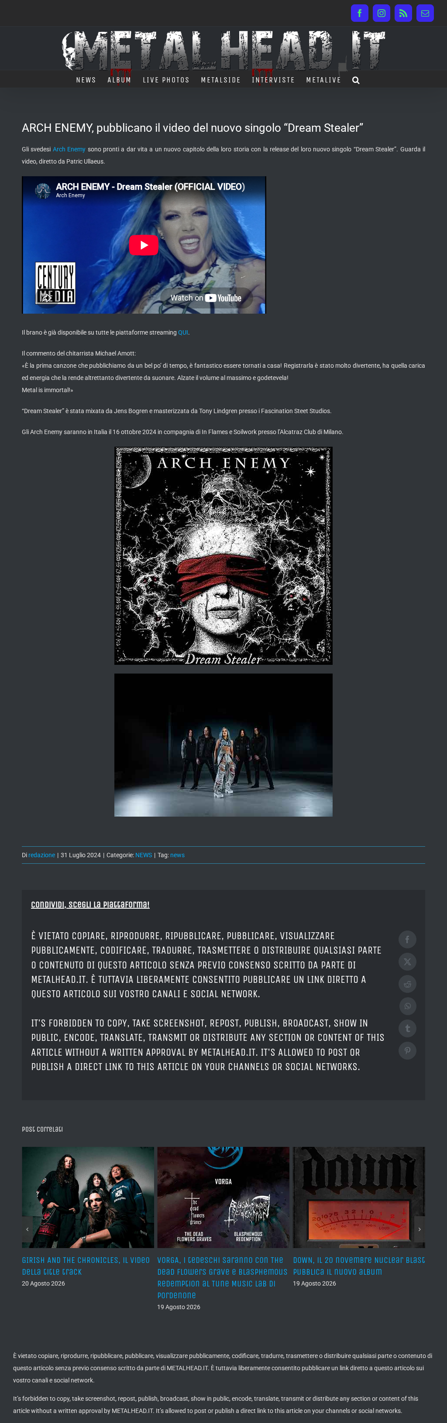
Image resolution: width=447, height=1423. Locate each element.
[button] (356, 79)
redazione (41, 855)
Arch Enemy (69, 149)
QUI (183, 332)
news (177, 855)
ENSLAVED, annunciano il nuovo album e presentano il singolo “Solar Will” (349, 1272)
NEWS (143, 855)
